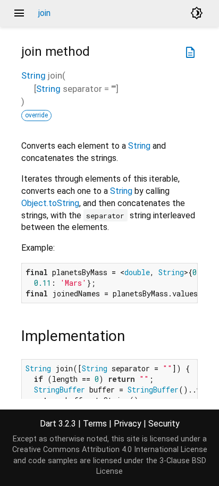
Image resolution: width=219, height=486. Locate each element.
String (33, 75)
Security (164, 424)
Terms (95, 424)
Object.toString (50, 203)
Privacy (127, 424)
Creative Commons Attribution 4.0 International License (109, 449)
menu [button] (19, 13)
